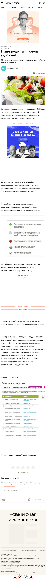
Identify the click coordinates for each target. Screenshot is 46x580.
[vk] (14, 520)
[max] (36, 520)
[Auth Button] (44, 3)
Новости (8, 46)
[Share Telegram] (26, 577)
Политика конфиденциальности (28, 551)
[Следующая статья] (23, 506)
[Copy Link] (31, 577)
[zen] (23, 520)
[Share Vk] (15, 577)
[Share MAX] (20, 577)
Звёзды (3, 46)
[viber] (31, 520)
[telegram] (19, 520)
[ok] (27, 520)
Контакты (42, 551)
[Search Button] (40, 3)
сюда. (33, 455)
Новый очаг (12, 3)
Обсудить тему (40, 73)
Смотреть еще (23, 306)
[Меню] (2, 3)
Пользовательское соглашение (8, 551)
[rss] (10, 520)
